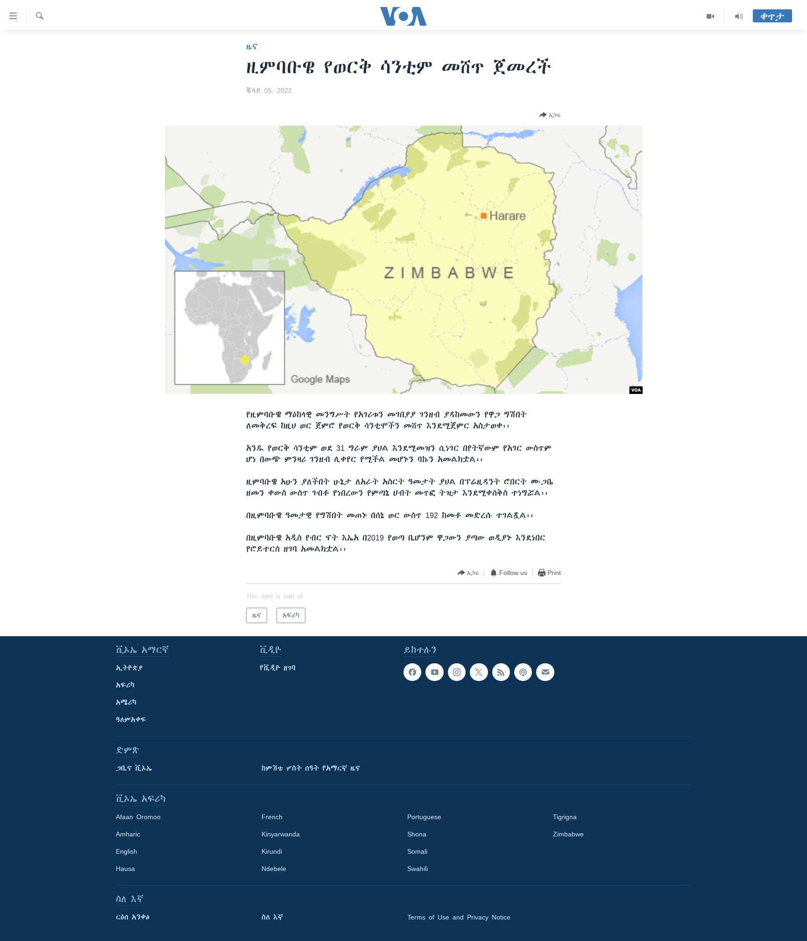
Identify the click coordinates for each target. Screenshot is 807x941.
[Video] (710, 16)
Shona (416, 834)
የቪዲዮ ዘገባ (278, 668)
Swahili (417, 868)
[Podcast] (523, 672)
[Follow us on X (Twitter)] (479, 672)
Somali (417, 851)
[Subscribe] (545, 672)
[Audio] (739, 16)
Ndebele (274, 868)
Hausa (125, 868)
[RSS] (501, 672)
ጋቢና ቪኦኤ (134, 768)
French (272, 817)
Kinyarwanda (281, 834)
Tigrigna (565, 817)
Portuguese (424, 817)
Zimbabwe (568, 834)
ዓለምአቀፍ (131, 720)
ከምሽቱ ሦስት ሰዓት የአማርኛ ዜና (311, 768)
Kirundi (272, 851)
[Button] (550, 114)
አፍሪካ (125, 685)
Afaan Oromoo (138, 817)
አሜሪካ (126, 702)
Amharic (128, 834)
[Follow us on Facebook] (412, 672)
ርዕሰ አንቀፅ (132, 917)
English (126, 851)
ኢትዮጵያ (129, 668)
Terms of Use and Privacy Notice (458, 917)
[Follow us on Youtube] (434, 672)
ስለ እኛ (272, 917)
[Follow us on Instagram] (457, 672)
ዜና (252, 46)
